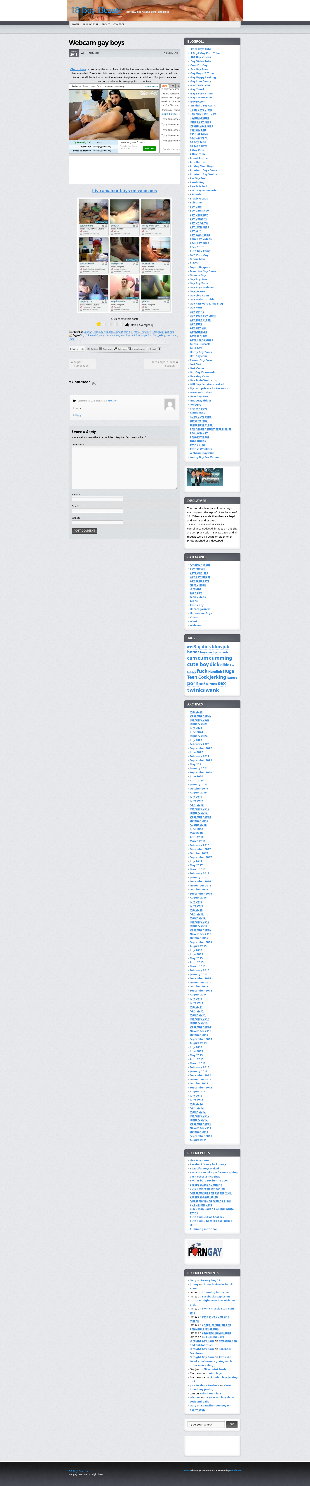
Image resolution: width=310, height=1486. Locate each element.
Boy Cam (196, 206)
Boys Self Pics (199, 572)
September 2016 (201, 893)
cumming (115, 335)
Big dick (85, 335)
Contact (118, 24)
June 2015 (196, 954)
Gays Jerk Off (198, 336)
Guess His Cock (200, 344)
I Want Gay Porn (201, 360)
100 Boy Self (198, 129)
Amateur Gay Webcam (205, 174)
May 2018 (196, 833)
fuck (138, 335)
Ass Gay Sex (197, 178)
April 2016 (197, 913)
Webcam (169, 331)
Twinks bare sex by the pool (209, 1180)
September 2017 (201, 857)
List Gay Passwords (202, 372)
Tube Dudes (198, 441)
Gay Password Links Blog (206, 303)
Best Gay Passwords (203, 190)
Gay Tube (196, 323)
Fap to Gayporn (200, 267)
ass (189, 647)
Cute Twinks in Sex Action (207, 1188)
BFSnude (195, 194)
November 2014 (200, 982)
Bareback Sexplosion (204, 1196)
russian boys (213, 1373)
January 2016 (199, 926)
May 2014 (196, 1006)
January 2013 (199, 1071)
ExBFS (194, 263)
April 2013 (197, 1059)
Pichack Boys (198, 408)
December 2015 (200, 930)
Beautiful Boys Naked (204, 1168)
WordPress (235, 1470)
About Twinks (199, 158)
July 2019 (196, 796)
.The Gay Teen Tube (203, 113)
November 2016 (200, 885)
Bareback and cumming (206, 1184)
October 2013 (199, 1035)
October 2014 (199, 986)
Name (76, 494)
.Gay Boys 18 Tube (202, 73)
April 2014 (197, 1010)
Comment (78, 444)
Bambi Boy (197, 182)
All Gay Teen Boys (201, 166)
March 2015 (198, 966)
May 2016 (196, 909)
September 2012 (201, 1087)
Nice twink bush (215, 1369)
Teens (136, 331)
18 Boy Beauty (96, 9)
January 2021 (199, 768)
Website (76, 517)
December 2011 (200, 1123)
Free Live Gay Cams (203, 271)
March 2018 (198, 841)
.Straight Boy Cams (203, 105)
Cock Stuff (197, 247)
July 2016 (196, 901)
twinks (174, 335)
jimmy (194, 1284)
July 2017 (196, 861)
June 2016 (196, 905)
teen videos (198, 597)
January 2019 (199, 812)
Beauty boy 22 (210, 1280)
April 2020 (197, 780)
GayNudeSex (198, 331)
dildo (224, 664)
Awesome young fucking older (210, 1200)
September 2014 (201, 990)
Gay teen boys (106, 331)
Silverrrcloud (199, 420)
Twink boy (145, 331)
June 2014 (196, 1002)
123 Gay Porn (199, 138)
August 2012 (198, 1091)
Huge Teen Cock (149, 335)
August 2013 (198, 1043)
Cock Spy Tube (199, 243)
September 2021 (201, 760)
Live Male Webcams (203, 380)
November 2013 (200, 1031)
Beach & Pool (198, 186)
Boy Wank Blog (200, 234)
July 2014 (196, 998)
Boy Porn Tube (199, 226)
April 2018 (197, 837)
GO (232, 1424)
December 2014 (200, 978)
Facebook (108, 349)
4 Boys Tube (198, 154)
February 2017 (199, 873)
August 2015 (198, 946)
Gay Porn (196, 307)
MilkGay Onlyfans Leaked (207, 384)
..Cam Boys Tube (201, 49)
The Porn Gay (199, 433)
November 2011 (200, 1128)
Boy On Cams (199, 222)
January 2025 (199, 724)
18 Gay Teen (198, 142)
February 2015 (199, 970)
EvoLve (187, 1470)
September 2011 (201, 1136)
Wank (161, 331)
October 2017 (199, 853)
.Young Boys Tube (201, 125)
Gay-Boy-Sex (198, 327)
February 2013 (199, 1067)
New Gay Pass (199, 396)
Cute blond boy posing (210, 1387)
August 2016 (198, 897)
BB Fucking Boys (201, 1204)
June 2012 (196, 1099)
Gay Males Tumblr (202, 299)
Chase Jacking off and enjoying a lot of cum (210, 1327)
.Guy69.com (197, 101)
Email (75, 506)
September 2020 (201, 772)
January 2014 (199, 1023)
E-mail (153, 349)
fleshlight (191, 672)
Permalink (112, 400)
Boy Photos (197, 568)
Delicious (122, 349)
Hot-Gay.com (198, 356)
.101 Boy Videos (200, 57)
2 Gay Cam (197, 150)
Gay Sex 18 (197, 311)
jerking (162, 335)
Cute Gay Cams (200, 251)
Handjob (215, 671)
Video (154, 331)
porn (193, 683)
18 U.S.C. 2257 (90, 24)
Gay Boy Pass (198, 279)
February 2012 (199, 1115)
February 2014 (199, 1018)
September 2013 (201, 1039)
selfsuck (211, 684)
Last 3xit (195, 364)
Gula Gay (196, 348)
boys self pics (210, 652)
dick (133, 335)
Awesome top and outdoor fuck (211, 1192)
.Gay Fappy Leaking (203, 77)
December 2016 (200, 881)
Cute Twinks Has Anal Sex (207, 1217)
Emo (232, 665)
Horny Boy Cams (201, 352)
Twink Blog (197, 445)
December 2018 (200, 816)
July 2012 (196, 1095)
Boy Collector (199, 214)
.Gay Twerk (197, 89)
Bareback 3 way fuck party (208, 1164)
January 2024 (199, 736)
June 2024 (196, 732)
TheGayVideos (199, 436)
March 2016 (198, 918)
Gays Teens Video (201, 340)
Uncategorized (200, 609)
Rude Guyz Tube (201, 416)
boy (97, 53)
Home (75, 24)
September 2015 (201, 942)
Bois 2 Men (197, 202)
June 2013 (196, 1051)
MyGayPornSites (201, 392)
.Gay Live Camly (200, 81)
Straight (118, 331)
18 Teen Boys (198, 146)
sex (168, 335)
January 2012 (199, 1120)
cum (107, 335)
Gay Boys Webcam (202, 287)
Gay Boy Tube (199, 283)
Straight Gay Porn (202, 1341)
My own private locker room (209, 388)
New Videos (198, 584)
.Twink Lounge (199, 117)
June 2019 (196, 800)
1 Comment (171, 53)
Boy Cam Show (200, 210)
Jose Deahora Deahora (205, 1385)
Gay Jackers (197, 291)
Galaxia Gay (198, 275)
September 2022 (201, 748)
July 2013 (196, 1047)
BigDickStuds (199, 198)
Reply (78, 415)
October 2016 (199, 889)
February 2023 (199, 744)
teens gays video (201, 424)
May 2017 (196, 865)
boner (193, 652)
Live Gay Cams (199, 376)
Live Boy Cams (199, 1160)
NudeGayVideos (200, 400)
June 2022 (196, 752)
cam (101, 335)
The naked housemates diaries (210, 428)
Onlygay (195, 404)
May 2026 (196, 711)
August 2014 (198, 994)
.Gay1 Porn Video (201, 93)
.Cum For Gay (199, 65)
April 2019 (197, 804)
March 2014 (198, 1014)
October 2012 (199, 1083)
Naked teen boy (210, 1393)
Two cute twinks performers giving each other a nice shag (214, 1174)
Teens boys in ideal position (163, 363)
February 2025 (199, 719)
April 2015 (197, 962)
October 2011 (199, 1132)
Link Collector (199, 368)
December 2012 (200, 1075)
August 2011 (198, 1140)
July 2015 (196, 950)
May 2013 (196, 1055)
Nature (232, 677)
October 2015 (199, 938)
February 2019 (199, 808)
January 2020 (199, 784)
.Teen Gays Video (201, 109)
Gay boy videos (200, 576)
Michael (195, 1397)
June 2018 (196, 829)
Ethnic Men (197, 259)
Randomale (197, 412)
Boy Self (195, 231)
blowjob (94, 335)
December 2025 (200, 716)
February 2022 (199, 756)
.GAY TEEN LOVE (200, 85)
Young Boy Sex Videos (204, 457)
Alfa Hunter (198, 162)
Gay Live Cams (199, 295)
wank (71, 338)
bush (225, 652)
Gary (193, 1280)
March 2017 (198, 869)
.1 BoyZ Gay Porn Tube (205, 53)
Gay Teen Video (200, 319)
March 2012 (198, 1111)
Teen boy (128, 331)
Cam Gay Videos (201, 239)
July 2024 (196, 728)
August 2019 (198, 792)
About (106, 24)
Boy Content (198, 218)
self (202, 684)
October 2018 (199, 821)
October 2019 (199, 788)
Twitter (94, 349)
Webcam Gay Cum (202, 453)
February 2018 (199, 845)
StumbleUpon (138, 349)
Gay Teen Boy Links (203, 315)
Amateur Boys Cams (203, 170)
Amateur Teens (90, 331)
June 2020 (196, 776)
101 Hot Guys (199, 134)
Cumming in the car (203, 1229)
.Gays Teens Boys (201, 97)
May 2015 (196, 958)
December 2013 (200, 1026)
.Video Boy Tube (200, 121)
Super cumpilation (81, 363)
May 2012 (196, 1103)
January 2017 (199, 877)
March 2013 (198, 1063)
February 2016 (199, 921)
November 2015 (200, 934)
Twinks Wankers (201, 449)
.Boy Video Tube (200, 61)
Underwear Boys (201, 613)
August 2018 (198, 824)
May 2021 (196, 764)
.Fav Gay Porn (199, 69)
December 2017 (200, 849)
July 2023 (196, 740)
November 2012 (200, 1079)
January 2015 (199, 974)
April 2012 (197, 1107)
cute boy (125, 335)
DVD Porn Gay (199, 255)
